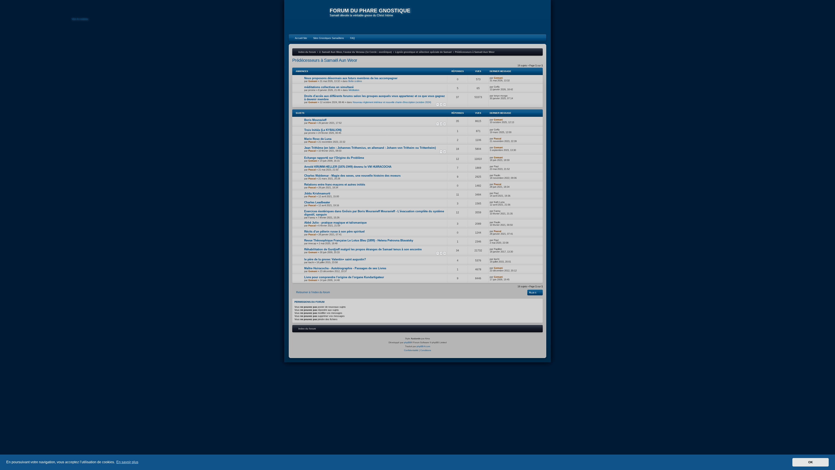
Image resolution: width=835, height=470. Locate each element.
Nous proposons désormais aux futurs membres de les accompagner (350, 78)
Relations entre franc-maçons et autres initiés (334, 184)
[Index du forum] (309, 17)
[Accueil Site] (522, 17)
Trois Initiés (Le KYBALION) (322, 130)
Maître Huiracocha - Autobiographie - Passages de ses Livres (345, 268)
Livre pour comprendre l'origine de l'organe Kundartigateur (344, 277)
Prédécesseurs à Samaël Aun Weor (324, 60)
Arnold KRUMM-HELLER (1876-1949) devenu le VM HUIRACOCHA (347, 166)
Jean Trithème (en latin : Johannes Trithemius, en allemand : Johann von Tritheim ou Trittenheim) (370, 147)
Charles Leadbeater (317, 202)
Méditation (354, 90)
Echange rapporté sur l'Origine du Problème (334, 157)
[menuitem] (299, 38)
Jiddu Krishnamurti (317, 193)
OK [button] (810, 462)
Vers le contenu (80, 19)
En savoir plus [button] (127, 462)
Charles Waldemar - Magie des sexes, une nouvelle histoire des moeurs (352, 175)
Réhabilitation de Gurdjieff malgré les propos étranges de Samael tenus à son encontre (363, 249)
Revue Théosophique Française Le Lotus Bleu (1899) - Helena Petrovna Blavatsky (358, 240)
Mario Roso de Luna (317, 138)
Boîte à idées (355, 81)
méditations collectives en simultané (329, 87)
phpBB (407, 342)
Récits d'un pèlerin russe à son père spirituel (334, 231)
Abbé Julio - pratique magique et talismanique (335, 222)
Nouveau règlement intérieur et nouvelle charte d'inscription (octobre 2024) (392, 102)
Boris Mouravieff (315, 120)
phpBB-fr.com (423, 346)
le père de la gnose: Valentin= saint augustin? (335, 259)
